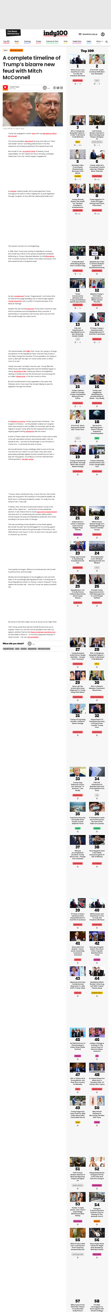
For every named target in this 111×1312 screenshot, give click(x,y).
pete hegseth (97, 863)
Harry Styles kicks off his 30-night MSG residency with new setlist (97, 1247)
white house (97, 339)
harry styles (96, 1254)
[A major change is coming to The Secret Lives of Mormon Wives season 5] (97, 1032)
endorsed (30, 309)
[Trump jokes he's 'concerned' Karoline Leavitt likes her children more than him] (97, 154)
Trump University (15, 301)
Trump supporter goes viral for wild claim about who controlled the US (77, 1114)
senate (23, 649)
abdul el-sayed (97, 271)
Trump (38, 41)
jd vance (77, 960)
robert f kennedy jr (97, 697)
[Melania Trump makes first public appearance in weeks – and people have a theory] (97, 283)
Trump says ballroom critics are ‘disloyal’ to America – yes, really (77, 786)
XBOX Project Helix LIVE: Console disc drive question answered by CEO (77, 1247)
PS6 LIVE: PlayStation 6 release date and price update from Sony (97, 786)
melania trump (97, 305)
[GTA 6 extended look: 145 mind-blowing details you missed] (97, 546)
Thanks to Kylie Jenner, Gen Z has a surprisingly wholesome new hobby (77, 1212)
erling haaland (97, 1185)
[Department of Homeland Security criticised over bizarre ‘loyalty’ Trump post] (97, 708)
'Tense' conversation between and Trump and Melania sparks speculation (78, 298)
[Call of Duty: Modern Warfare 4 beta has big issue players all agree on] (97, 120)
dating (97, 1122)
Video (89, 41)
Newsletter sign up (90, 34)
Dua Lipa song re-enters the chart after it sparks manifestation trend (97, 951)
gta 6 (97, 80)
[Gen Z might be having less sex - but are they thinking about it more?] (97, 1100)
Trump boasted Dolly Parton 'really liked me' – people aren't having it (77, 656)
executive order (20, 371)
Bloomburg (49, 256)
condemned (19, 296)
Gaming (27, 41)
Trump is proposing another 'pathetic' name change (77, 721)
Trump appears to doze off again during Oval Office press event (97, 202)
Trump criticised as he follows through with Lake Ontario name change (78, 464)
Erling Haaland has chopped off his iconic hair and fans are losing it (97, 1176)
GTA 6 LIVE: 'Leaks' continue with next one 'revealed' (97, 72)
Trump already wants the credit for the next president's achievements (78, 203)
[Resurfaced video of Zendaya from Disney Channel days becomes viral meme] (78, 154)
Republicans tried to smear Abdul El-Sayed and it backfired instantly (96, 265)
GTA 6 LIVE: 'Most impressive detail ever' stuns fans (78, 427)
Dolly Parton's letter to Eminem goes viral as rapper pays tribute (78, 526)
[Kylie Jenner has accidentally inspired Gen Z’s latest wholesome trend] (78, 1197)
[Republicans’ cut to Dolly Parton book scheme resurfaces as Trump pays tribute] (78, 579)
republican (32, 649)
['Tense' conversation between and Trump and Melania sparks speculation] (78, 283)
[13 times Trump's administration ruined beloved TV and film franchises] (97, 317)
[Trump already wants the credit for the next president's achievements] (78, 188)
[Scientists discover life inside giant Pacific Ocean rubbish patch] (78, 807)
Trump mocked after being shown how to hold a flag (77, 264)
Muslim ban (20, 376)
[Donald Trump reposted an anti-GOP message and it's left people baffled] (97, 579)
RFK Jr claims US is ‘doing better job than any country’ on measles (77, 1081)
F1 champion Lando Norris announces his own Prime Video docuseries (97, 821)
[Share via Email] (61, 87)
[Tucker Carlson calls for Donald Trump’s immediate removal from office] (78, 379)
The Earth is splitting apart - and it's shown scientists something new (97, 429)
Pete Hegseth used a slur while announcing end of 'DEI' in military (96, 854)
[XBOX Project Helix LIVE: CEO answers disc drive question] (78, 1233)
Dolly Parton (77, 603)
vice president (33, 637)
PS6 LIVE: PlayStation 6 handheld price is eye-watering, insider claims (78, 332)
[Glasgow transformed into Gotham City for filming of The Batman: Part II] (97, 1197)
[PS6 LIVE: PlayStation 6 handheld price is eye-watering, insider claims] (78, 317)
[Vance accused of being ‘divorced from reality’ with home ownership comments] (78, 936)
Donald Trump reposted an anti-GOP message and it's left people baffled (97, 594)
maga (77, 1122)
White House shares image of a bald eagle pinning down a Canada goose (97, 526)
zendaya (77, 176)
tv (97, 1056)
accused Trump (29, 151)
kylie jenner (77, 1221)
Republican (47, 133)
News (17, 41)
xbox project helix (78, 1254)
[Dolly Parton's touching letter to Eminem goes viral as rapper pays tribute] (78, 511)
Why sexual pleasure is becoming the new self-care (96, 1114)
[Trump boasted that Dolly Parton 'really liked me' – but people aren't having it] (78, 642)
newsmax (78, 993)
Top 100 (6, 41)
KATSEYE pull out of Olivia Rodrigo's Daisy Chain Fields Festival (77, 1046)
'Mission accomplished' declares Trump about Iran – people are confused (78, 855)
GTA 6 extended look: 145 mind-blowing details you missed (97, 560)
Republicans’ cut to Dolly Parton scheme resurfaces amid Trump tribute (78, 594)
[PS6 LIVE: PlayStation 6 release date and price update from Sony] (97, 771)
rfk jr (77, 142)
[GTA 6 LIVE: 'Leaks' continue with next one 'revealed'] (97, 59)
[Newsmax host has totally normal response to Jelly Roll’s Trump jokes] (78, 971)
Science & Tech (52, 41)
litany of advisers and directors (43, 632)
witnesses (30, 431)
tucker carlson (77, 403)
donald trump (8, 649)
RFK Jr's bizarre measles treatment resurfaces (97, 688)
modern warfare (97, 142)
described (29, 141)
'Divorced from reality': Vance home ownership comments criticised (77, 951)
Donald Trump (77, 80)
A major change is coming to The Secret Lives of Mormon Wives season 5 (97, 1047)
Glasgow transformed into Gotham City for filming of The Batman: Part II (97, 1212)
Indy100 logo (56, 33)
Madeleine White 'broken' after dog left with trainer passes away (97, 985)
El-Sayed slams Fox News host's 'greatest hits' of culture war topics (97, 1081)
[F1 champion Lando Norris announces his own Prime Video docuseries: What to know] (97, 807)
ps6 (78, 339)
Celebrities (77, 41)
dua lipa (96, 960)
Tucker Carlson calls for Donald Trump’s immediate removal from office (78, 394)
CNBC (28, 351)
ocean (78, 828)
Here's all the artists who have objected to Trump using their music (77, 689)
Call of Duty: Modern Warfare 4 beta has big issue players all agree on (97, 135)
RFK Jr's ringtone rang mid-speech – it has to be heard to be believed (78, 134)
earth (96, 438)
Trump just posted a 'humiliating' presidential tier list (77, 560)
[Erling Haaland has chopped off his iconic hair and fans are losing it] (97, 1162)
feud (34, 133)
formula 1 (97, 828)
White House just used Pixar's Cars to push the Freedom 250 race (77, 73)
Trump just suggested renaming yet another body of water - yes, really (97, 394)
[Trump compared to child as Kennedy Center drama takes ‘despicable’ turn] (97, 450)
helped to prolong (18, 421)
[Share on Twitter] (58, 87)
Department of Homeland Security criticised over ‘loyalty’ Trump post (96, 723)
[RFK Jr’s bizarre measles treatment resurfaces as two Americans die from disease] (97, 675)
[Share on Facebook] (54, 87)
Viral (65, 41)
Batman (97, 1221)
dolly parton (77, 534)
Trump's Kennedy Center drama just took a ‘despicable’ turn (97, 464)
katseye (77, 1056)
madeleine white (97, 993)
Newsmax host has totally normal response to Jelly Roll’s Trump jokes (77, 985)
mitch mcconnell (16, 50)
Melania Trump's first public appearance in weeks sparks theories (97, 298)
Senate (13, 191)
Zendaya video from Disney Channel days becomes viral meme (78, 169)
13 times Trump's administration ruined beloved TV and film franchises (97, 331)
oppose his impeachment (47, 512)
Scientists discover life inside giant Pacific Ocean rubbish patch (77, 821)
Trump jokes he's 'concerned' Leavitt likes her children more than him (97, 168)
